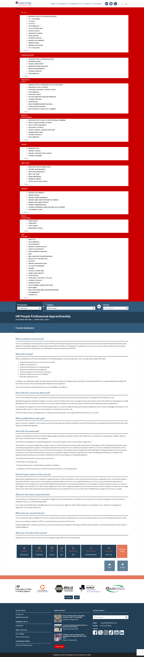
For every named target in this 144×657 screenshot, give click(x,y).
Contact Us (88, 4)
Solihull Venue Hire (22, 617)
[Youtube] (116, 634)
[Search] (124, 617)
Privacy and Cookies (22, 637)
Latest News (59, 646)
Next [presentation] (76, 597)
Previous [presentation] (69, 597)
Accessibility (62, 4)
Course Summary (25, 327)
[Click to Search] (126, 308)
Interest (106, 305)
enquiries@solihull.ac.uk (105, 623)
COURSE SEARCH (98, 610)
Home (53, 4)
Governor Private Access (24, 645)
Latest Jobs (19, 625)
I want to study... (52, 308)
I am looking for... (23, 308)
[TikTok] (111, 634)
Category (50, 305)
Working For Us (75, 4)
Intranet (98, 4)
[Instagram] (106, 634)
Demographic (22, 305)
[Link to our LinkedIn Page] (122, 634)
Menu (18, 8)
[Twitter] (100, 634)
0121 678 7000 (102, 626)
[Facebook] (95, 634)
